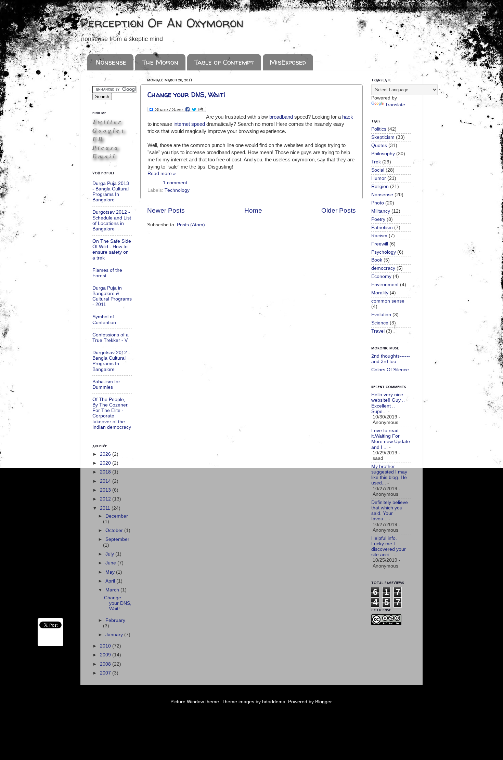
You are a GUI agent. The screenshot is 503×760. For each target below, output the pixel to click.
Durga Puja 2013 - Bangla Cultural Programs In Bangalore (110, 192)
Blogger (323, 701)
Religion (380, 186)
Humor (378, 178)
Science (379, 322)
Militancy (380, 211)
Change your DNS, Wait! (186, 94)
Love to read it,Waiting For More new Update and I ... (390, 439)
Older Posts (338, 210)
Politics (378, 129)
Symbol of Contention (104, 319)
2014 (106, 481)
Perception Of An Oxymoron (162, 22)
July (110, 554)
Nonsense (111, 62)
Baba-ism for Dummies (106, 384)
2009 (106, 654)
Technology (177, 190)
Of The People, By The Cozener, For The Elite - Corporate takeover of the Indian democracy (111, 413)
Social (377, 170)
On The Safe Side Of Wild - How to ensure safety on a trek (111, 250)
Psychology (383, 252)
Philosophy (383, 153)
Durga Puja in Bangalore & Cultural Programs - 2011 (112, 296)
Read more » (161, 173)
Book (376, 260)
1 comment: (176, 182)
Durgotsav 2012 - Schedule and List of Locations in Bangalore (111, 220)
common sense (387, 301)
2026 (106, 454)
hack (347, 117)
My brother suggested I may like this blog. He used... (389, 475)
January (114, 634)
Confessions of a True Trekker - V (110, 337)
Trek (376, 161)
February (115, 620)
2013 (106, 490)
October (114, 530)
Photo (377, 202)
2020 (106, 463)
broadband (281, 117)
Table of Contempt (224, 62)
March (112, 589)
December (116, 516)
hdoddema (273, 701)
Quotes (379, 145)
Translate (395, 104)
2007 (106, 673)
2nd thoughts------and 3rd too (390, 359)
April (110, 581)
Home (253, 210)
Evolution (381, 314)
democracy (383, 268)
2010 (106, 646)
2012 (106, 499)
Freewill (379, 243)
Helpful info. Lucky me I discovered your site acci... (388, 547)
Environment (385, 284)
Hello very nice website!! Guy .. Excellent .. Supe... (388, 403)
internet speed (189, 124)
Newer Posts (166, 210)
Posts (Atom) (191, 224)
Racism (379, 235)
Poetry (378, 219)
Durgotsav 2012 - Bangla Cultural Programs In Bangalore (111, 361)
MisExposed (288, 62)
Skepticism (383, 137)
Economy (381, 276)
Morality (379, 292)
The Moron (160, 62)
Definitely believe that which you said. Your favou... (389, 511)
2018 (106, 472)
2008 (106, 664)
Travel (378, 331)
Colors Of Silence (390, 369)
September (117, 539)
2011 (106, 508)
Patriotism (382, 227)
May (110, 572)
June (111, 562)
